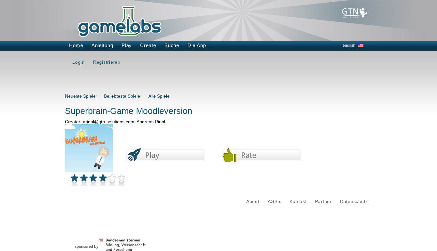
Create (148, 45)
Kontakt (298, 201)
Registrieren (107, 62)
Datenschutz (354, 201)
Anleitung (102, 45)
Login (78, 62)
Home (76, 45)
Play (127, 45)
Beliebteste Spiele (122, 96)
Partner (323, 201)
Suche (171, 45)
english (349, 45)
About (252, 201)
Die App (196, 45)
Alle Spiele (159, 96)
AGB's (275, 201)
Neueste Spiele (80, 96)
